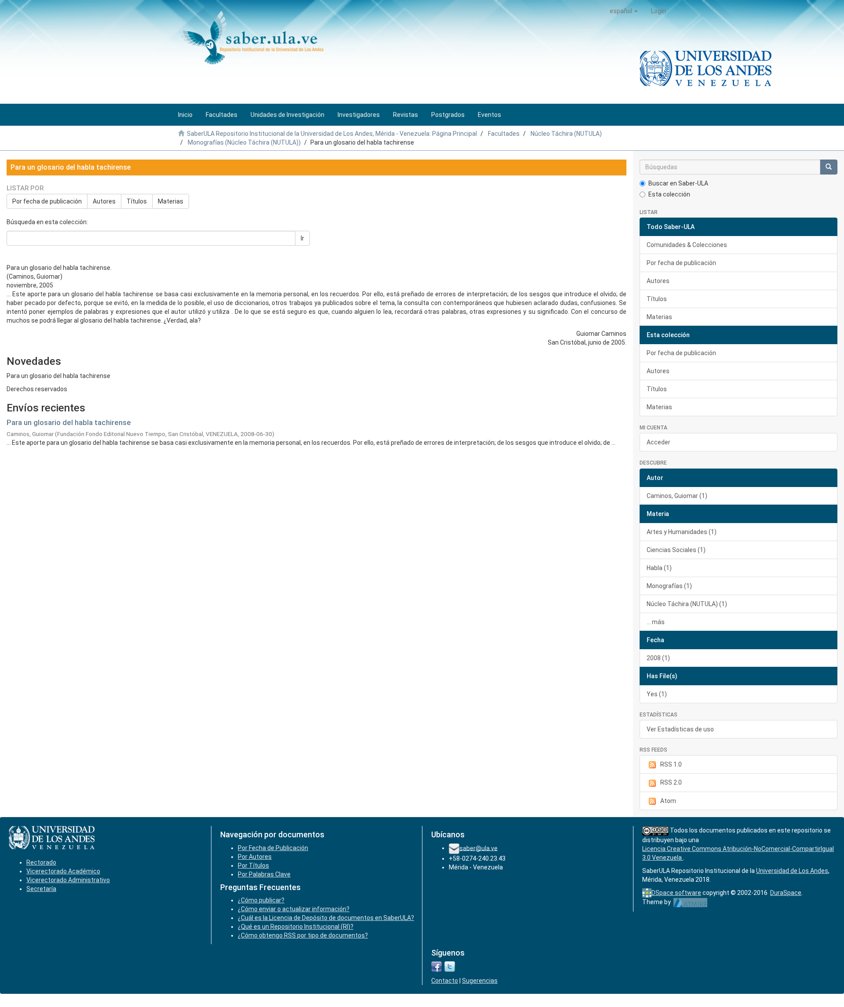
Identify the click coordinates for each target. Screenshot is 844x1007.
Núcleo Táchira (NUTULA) (566, 133)
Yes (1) (657, 694)
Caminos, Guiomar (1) (677, 495)
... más (656, 621)
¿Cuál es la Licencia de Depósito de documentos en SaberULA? (326, 917)
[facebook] (436, 966)
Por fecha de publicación (47, 201)
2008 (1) (658, 658)
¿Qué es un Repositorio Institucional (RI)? (295, 926)
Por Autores (255, 856)
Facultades (504, 133)
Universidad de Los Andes (792, 870)
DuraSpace (785, 892)
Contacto (444, 980)
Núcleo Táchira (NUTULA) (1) (687, 603)
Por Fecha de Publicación (273, 847)
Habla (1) (659, 567)
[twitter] (449, 966)
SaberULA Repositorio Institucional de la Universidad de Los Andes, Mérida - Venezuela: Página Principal (332, 133)
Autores (104, 201)
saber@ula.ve (478, 847)
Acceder (658, 442)
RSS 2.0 (671, 782)
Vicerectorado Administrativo (68, 879)
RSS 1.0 (671, 764)
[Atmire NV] (690, 901)
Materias (170, 201)
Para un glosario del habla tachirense (69, 422)
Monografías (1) (669, 585)
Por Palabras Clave (264, 874)
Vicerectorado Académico (63, 871)
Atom (668, 800)
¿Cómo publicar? (261, 900)
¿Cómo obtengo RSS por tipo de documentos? (303, 935)
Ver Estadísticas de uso (680, 729)
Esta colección (669, 194)
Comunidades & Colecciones (687, 244)
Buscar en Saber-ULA (678, 183)
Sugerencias (480, 980)
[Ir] (828, 167)
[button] (623, 11)
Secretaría (41, 888)
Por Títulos (253, 865)
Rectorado (41, 862)
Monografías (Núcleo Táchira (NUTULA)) (244, 142)
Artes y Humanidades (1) (682, 531)
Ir (302, 238)
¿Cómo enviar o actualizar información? (293, 908)
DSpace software (676, 892)
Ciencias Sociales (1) (676, 549)
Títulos (137, 201)
